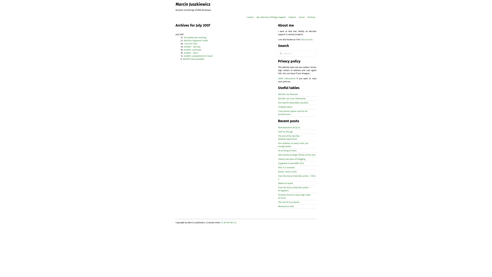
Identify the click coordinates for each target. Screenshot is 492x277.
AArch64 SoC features (288, 94)
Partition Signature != (196, 40)
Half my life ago (285, 132)
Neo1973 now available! (193, 59)
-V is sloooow (286, 167)
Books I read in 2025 (287, 172)
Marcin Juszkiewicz (193, 4)
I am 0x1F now (190, 43)
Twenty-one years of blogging (291, 159)
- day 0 (191, 53)
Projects (292, 17)
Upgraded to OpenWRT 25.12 (291, 163)
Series (302, 17)
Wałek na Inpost (285, 183)
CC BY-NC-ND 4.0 (228, 222)
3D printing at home (287, 150)
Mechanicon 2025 (286, 206)
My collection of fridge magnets (271, 17)
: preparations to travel (198, 56)
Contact (250, 17)
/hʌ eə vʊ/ (306, 39)
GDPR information (286, 78)
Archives (311, 17)
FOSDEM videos (285, 107)
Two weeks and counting (195, 37)
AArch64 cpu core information (292, 98)
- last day (192, 47)
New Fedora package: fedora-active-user (297, 155)
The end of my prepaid (288, 202)
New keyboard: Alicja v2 (289, 127)
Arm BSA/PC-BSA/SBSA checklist (293, 103)
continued (192, 50)
